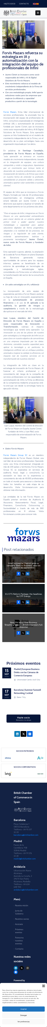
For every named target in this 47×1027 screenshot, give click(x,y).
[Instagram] (28, 968)
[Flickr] (30, 734)
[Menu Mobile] (37, 12)
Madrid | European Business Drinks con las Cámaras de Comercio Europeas (27, 672)
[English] (34, 3)
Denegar (23, 1015)
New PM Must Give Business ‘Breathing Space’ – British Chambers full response (23, 624)
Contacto (19, 949)
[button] (43, 986)
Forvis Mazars (9, 112)
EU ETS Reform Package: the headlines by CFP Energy (23, 595)
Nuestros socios (22, 919)
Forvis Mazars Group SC (15, 455)
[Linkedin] (17, 734)
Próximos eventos (19, 931)
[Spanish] (37, 3)
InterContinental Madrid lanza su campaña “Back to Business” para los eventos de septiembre (23, 565)
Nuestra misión (21, 905)
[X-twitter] (23, 734)
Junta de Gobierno (19, 912)
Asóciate (19, 924)
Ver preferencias (23, 1021)
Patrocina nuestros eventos (19, 941)
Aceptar (23, 1009)
